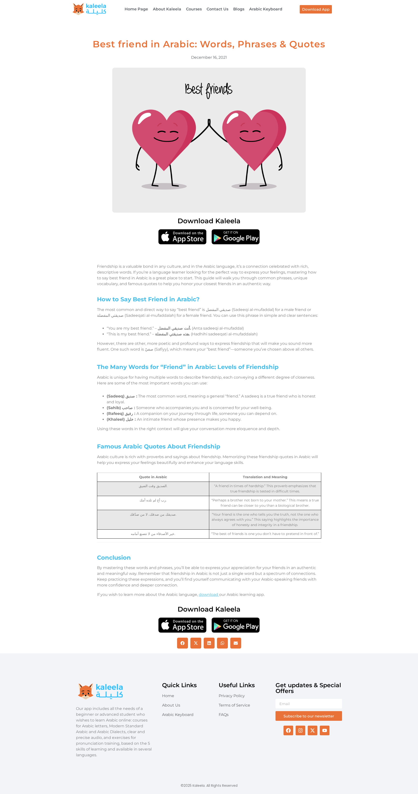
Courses (194, 9)
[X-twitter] (312, 730)
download (209, 594)
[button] (182, 643)
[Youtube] (324, 730)
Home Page (136, 9)
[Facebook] (288, 730)
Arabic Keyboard (265, 9)
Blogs (238, 9)
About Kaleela (167, 9)
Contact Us (217, 9)
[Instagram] (300, 730)
